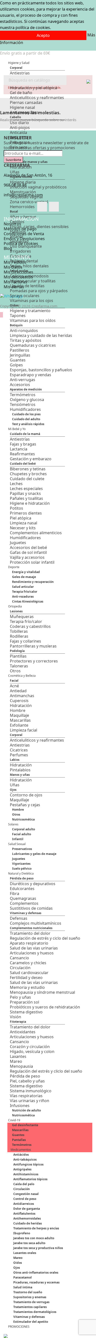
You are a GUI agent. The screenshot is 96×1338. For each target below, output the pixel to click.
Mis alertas (14, 286)
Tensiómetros (22, 404)
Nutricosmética (23, 819)
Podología (17, 651)
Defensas (18, 918)
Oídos (14, 305)
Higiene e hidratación (30, 503)
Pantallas (19, 1140)
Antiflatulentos (24, 1213)
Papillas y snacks (25, 493)
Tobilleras (19, 631)
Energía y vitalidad (26, 572)
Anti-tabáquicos (25, 1159)
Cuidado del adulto (26, 419)
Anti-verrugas (22, 379)
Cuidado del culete (27, 478)
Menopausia (21, 1066)
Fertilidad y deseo (26, 977)
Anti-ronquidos (24, 330)
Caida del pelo (23, 1184)
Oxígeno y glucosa (27, 399)
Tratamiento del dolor (30, 933)
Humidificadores (25, 409)
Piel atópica (20, 518)
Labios (14, 760)
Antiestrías (20, 439)
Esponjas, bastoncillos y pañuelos (41, 370)
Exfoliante (19, 725)
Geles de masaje (24, 577)
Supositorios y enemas (29, 1297)
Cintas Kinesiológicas (27, 601)
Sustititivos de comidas (31, 908)
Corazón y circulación (30, 1046)
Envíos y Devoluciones (24, 238)
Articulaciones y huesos (32, 953)
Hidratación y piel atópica (33, 87)
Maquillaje (19, 715)
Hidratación (21, 705)
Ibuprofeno (21, 1233)
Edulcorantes (22, 888)
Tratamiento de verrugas (31, 1302)
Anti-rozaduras (23, 596)
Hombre (17, 710)
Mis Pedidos (15, 262)
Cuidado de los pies (26, 414)
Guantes (18, 360)
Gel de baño (21, 92)
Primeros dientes (26, 513)
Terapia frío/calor (24, 592)
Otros (15, 671)
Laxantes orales (24, 1253)
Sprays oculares (24, 295)
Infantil (17, 839)
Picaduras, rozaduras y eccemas (36, 1282)
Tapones (18, 315)
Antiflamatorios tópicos (30, 1179)
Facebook (42, 207)
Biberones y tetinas (28, 469)
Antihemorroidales (27, 1218)
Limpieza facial (23, 730)
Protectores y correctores (34, 661)
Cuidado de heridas (27, 1223)
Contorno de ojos (26, 795)
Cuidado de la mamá (25, 434)
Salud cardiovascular (29, 972)
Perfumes (19, 755)
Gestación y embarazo (30, 458)
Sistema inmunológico (30, 1090)
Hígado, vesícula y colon (32, 1051)
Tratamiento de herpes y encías (36, 1228)
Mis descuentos (18, 277)
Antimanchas (22, 695)
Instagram (54, 207)
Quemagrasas (23, 898)
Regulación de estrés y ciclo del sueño (45, 938)
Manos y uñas (20, 775)
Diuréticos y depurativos (32, 883)
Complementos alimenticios (36, 532)
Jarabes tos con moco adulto (33, 1238)
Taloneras (19, 666)
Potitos (16, 508)
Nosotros (12, 224)
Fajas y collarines (25, 641)
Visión (15, 1017)
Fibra (14, 893)
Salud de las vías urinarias (34, 982)
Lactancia (18, 449)
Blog (8, 248)
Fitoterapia (18, 1022)
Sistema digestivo (26, 1012)
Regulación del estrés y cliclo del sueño (46, 1071)
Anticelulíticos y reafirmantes (37, 97)
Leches (16, 483)
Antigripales (22, 1169)
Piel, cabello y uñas (27, 1081)
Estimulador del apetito (30, 1322)
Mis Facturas (15, 282)
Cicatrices (19, 750)
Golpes (16, 365)
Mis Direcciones (18, 272)
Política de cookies (21, 243)
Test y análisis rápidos (28, 424)
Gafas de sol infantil (28, 552)
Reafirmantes (22, 454)
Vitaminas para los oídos (33, 320)
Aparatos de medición (26, 389)
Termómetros (22, 394)
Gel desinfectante (25, 1125)
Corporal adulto (23, 829)
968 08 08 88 (15, 185)
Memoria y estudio (27, 987)
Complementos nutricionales (31, 928)
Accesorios (20, 384)
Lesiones (16, 611)
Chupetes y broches (28, 473)
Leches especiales (26, 488)
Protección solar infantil (32, 562)
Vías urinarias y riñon (29, 1100)
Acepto (43, 35)
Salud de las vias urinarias (34, 948)
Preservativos (22, 849)
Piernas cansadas (26, 102)
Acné (14, 686)
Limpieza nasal (23, 523)
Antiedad (18, 690)
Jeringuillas (20, 355)
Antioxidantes (22, 1032)
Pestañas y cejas (25, 804)
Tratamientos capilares (30, 1307)
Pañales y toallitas (26, 498)
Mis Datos (13, 267)
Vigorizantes (21, 864)
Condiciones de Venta (24, 233)
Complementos (24, 903)
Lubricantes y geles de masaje (34, 854)
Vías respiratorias (26, 1095)
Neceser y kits (23, 528)
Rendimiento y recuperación (33, 582)
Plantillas (18, 656)
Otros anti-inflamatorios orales (35, 1272)
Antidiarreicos (23, 1204)
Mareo (16, 1061)
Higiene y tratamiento (30, 310)
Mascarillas (20, 720)
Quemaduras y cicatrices (33, 345)
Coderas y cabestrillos (30, 626)
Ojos (13, 790)
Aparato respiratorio (29, 943)
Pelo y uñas (20, 997)
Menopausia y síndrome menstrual (42, 992)
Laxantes (18, 1056)
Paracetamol (22, 1277)
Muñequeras (22, 616)
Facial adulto (21, 834)
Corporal (16, 68)
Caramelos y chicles (28, 962)
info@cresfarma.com (23, 195)
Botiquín (16, 325)
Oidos (17, 1263)
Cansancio (19, 958)
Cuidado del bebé (23, 463)
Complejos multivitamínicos (35, 923)
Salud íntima (22, 1287)
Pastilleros (19, 350)
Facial (14, 680)
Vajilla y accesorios (27, 557)
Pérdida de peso (21, 878)
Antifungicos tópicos (28, 1164)
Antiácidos (21, 1154)
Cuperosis (19, 700)
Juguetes (18, 542)
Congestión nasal (26, 1194)
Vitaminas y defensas (25, 913)
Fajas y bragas (23, 444)
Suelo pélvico (22, 868)
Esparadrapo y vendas (30, 374)
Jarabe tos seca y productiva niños (38, 1248)
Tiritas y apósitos (25, 340)
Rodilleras (19, 636)
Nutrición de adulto (26, 1110)
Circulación (20, 967)
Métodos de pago (20, 228)
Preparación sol (24, 1002)
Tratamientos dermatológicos (34, 1312)
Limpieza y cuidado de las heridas (41, 335)
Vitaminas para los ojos (31, 300)
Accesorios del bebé (28, 547)
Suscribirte (13, 160)
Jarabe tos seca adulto (29, 1243)
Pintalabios (20, 770)
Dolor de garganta (26, 1209)
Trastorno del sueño (27, 1292)
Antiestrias (20, 73)
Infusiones (20, 1105)
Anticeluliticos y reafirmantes (37, 740)
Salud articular (23, 587)
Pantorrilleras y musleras (33, 646)
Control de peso (24, 1199)
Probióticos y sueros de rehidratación (45, 1007)
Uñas (14, 785)
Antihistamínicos (25, 1174)
